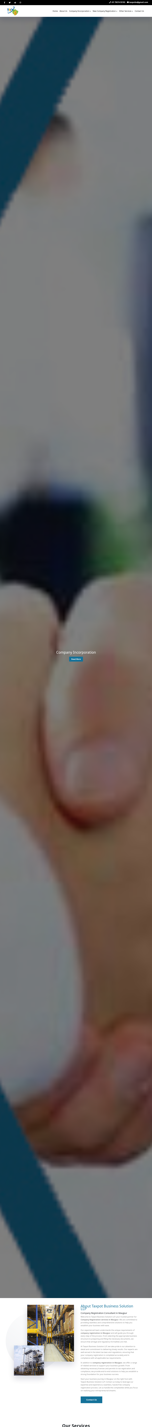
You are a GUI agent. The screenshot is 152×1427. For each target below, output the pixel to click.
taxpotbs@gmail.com (138, 2)
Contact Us (139, 11)
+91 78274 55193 (118, 2)
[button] (80, 11)
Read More (76, 659)
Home (55, 11)
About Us (63, 11)
